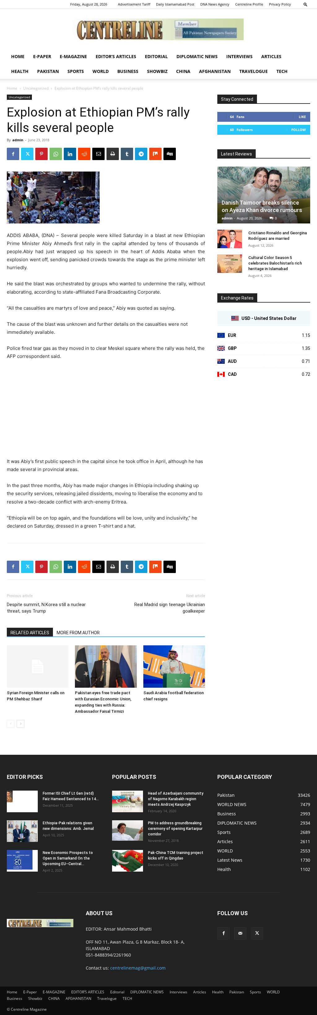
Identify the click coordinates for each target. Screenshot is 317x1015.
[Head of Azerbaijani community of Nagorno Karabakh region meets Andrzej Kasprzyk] (127, 801)
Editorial (156, 56)
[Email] (98, 154)
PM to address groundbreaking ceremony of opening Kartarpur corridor (175, 828)
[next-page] (20, 724)
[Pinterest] (41, 154)
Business (127, 71)
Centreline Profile (249, 4)
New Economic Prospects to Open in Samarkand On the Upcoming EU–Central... (68, 858)
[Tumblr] (127, 154)
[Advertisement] (106, 411)
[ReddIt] (84, 154)
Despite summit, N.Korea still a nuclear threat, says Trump (46, 608)
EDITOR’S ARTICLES (116, 56)
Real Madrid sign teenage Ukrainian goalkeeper (169, 608)
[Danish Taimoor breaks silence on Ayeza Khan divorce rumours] (263, 195)
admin (17, 140)
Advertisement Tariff (134, 4)
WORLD (101, 71)
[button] (305, 4)
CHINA (183, 71)
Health (19, 71)
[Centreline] (158, 29)
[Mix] (155, 154)
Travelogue (253, 71)
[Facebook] (13, 154)
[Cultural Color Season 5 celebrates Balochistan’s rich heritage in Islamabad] (229, 263)
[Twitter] (27, 154)
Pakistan (48, 71)
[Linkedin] (70, 154)
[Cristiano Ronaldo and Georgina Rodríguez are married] (229, 239)
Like (302, 116)
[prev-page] (11, 724)
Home (17, 56)
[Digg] (169, 154)
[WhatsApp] (56, 154)
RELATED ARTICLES (30, 632)
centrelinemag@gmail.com (138, 968)
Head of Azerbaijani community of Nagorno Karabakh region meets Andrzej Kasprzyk (175, 799)
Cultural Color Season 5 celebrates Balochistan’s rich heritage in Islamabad (275, 263)
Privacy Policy (280, 4)
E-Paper (42, 56)
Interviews (239, 56)
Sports (75, 71)
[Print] (112, 154)
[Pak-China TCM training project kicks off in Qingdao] (127, 861)
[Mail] (240, 933)
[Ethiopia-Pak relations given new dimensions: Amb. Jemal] (22, 831)
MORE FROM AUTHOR (78, 632)
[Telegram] (141, 154)
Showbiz (157, 71)
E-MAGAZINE (73, 56)
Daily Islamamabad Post (175, 4)
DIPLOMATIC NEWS (197, 56)
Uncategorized (36, 88)
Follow (298, 129)
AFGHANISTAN (215, 71)
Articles (271, 56)
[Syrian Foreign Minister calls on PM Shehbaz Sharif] (37, 666)
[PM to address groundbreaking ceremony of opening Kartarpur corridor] (127, 830)
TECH (282, 71)
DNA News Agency (214, 4)
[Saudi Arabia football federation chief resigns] (174, 666)
